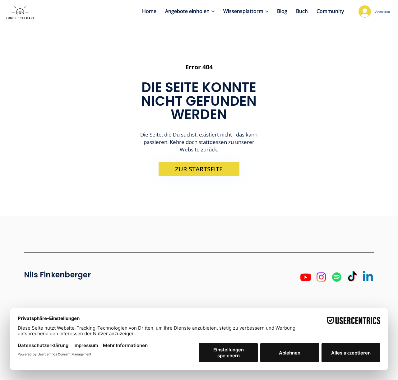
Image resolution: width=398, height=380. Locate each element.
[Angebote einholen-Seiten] (213, 11)
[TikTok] (352, 277)
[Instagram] (321, 277)
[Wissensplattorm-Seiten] (266, 11)
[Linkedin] (368, 277)
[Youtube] (305, 277)
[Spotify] (337, 277)
